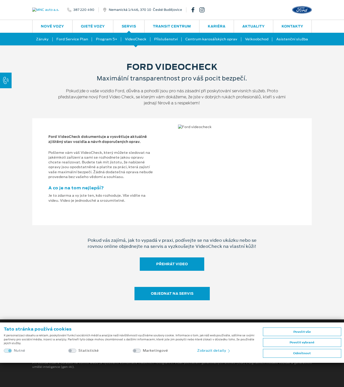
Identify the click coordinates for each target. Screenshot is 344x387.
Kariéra (216, 26)
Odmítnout (302, 353)
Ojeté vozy (93, 26)
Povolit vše (302, 332)
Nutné (19, 350)
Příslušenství (166, 39)
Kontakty (292, 26)
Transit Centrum (172, 26)
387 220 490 (83, 10)
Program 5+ (106, 39)
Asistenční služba (292, 39)
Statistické (88, 350)
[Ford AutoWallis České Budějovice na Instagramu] (204, 9)
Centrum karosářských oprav (211, 39)
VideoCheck (135, 39)
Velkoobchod (256, 39)
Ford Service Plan (72, 39)
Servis (129, 26)
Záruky (42, 39)
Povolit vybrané (302, 342)
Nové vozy (52, 26)
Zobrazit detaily (212, 350)
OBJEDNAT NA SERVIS (172, 293)
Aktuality (253, 26)
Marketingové (155, 350)
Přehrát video (172, 263)
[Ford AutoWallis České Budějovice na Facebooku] (194, 9)
